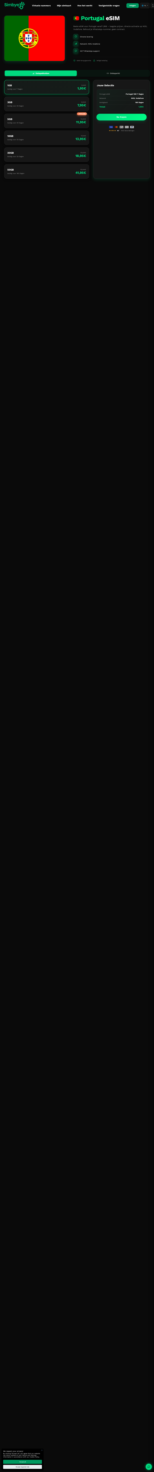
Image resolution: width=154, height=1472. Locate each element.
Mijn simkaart (64, 5)
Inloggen (132, 6)
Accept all (22, 1462)
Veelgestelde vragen (109, 5)
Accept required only (22, 1467)
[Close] (41, 1450)
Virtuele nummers (41, 5)
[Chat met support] (149, 1467)
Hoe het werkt (84, 5)
